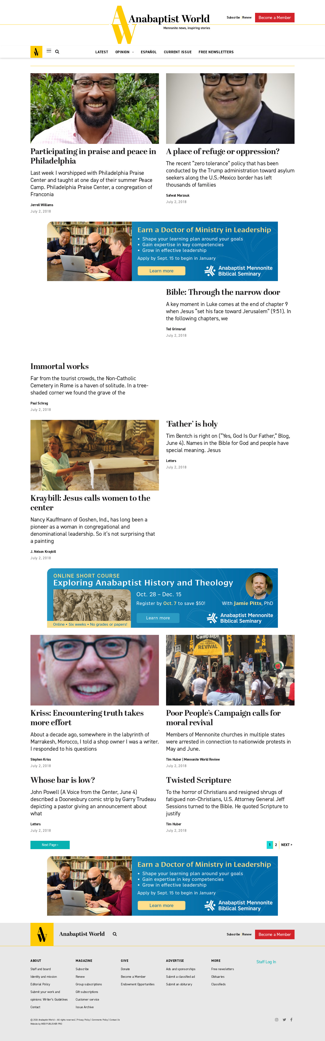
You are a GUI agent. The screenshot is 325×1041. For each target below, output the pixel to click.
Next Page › (50, 844)
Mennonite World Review (202, 759)
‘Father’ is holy (192, 424)
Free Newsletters (216, 52)
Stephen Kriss (40, 759)
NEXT (285, 844)
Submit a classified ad (180, 976)
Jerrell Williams (41, 205)
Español (149, 52)
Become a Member (275, 17)
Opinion (123, 52)
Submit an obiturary (179, 984)
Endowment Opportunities (137, 984)
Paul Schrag (39, 403)
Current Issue (178, 52)
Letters (171, 460)
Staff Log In (266, 962)
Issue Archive (85, 1007)
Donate (125, 969)
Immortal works (59, 367)
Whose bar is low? (62, 780)
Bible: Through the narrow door (223, 292)
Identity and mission (43, 976)
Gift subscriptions (87, 992)
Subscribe (233, 17)
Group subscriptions (89, 984)
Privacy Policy (83, 1019)
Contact (35, 1007)
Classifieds (218, 984)
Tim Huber (173, 759)
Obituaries (218, 976)
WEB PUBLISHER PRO (51, 1023)
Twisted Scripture (198, 780)
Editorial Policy (40, 984)
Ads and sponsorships (180, 969)
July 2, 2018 (40, 211)
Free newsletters (222, 969)
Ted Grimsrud (176, 329)
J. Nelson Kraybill (43, 551)
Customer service (87, 999)
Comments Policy (100, 1019)
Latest (101, 52)
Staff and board (40, 969)
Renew (246, 17)
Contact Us (115, 1019)
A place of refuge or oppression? (223, 152)
